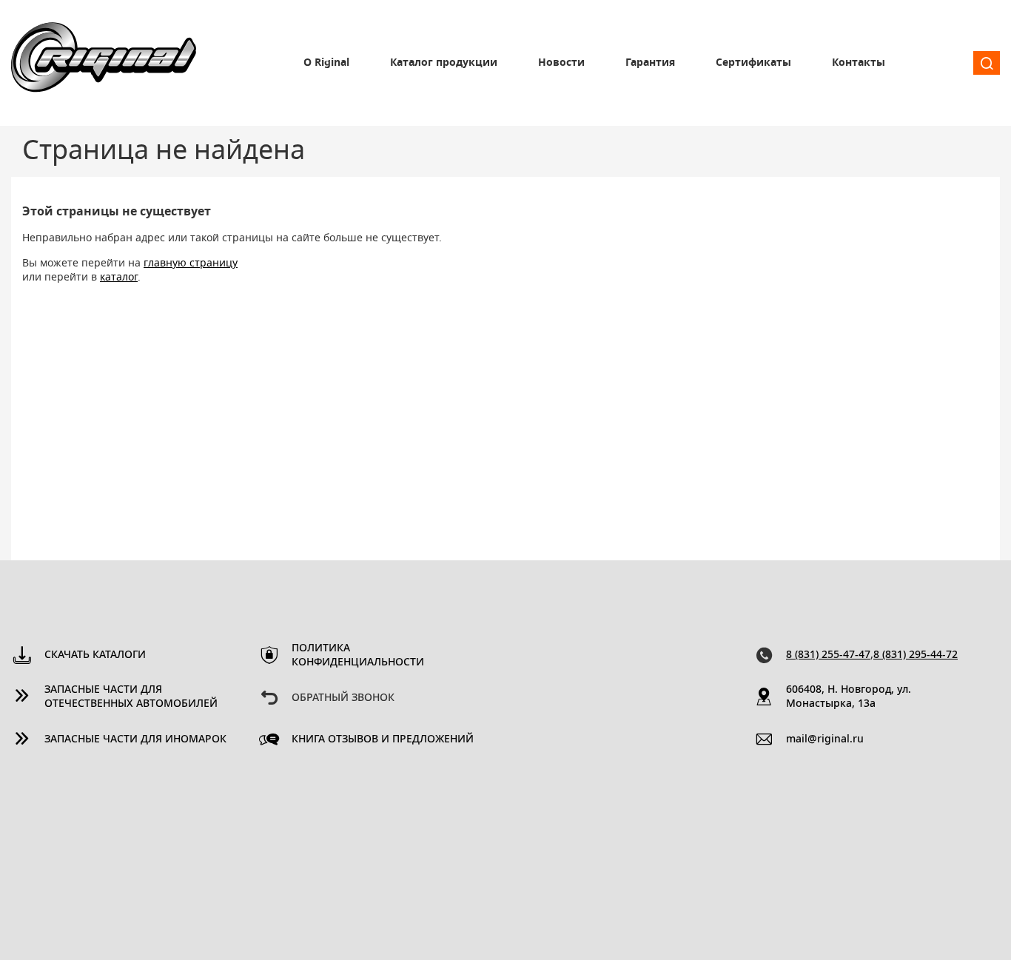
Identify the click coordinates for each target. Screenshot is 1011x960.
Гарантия (650, 63)
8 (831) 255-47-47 (828, 655)
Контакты (858, 63)
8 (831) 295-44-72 (915, 655)
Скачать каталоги (95, 655)
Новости (561, 63)
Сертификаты (753, 63)
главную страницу (191, 263)
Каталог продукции (443, 63)
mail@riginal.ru (825, 739)
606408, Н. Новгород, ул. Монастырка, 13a (848, 697)
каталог (119, 277)
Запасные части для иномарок (135, 739)
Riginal (103, 63)
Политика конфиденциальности (358, 655)
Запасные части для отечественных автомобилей (131, 697)
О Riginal (326, 63)
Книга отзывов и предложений (383, 739)
